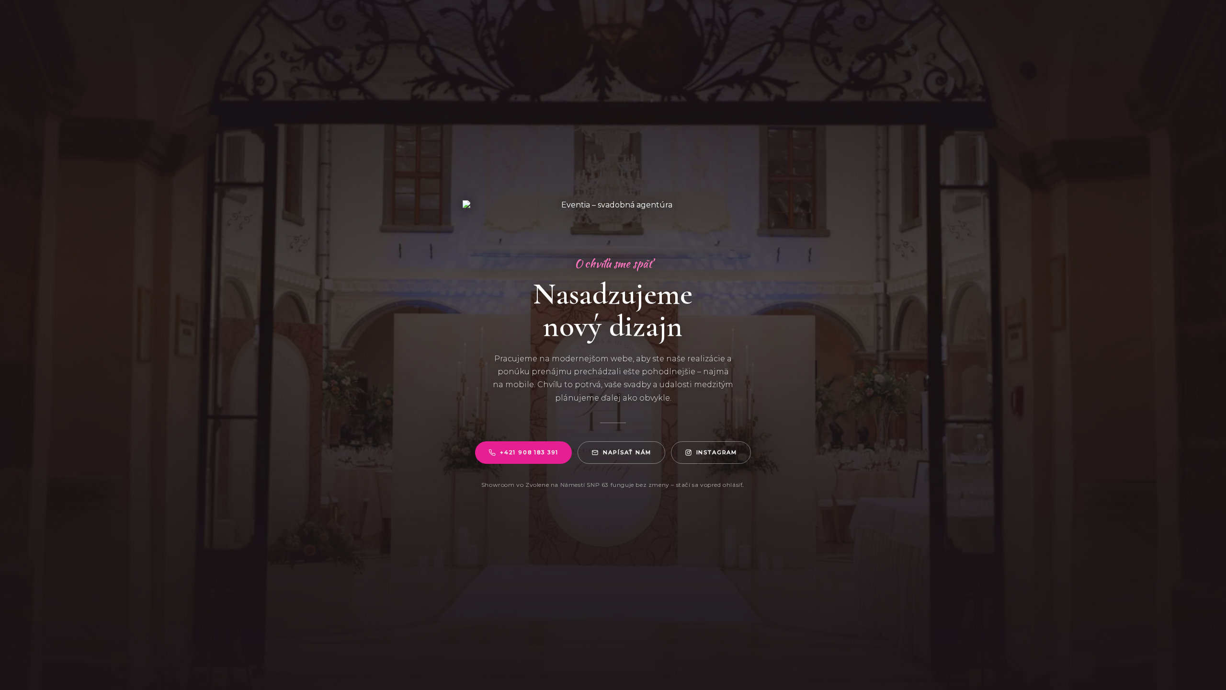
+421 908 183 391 (529, 452)
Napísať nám (627, 452)
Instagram (717, 452)
